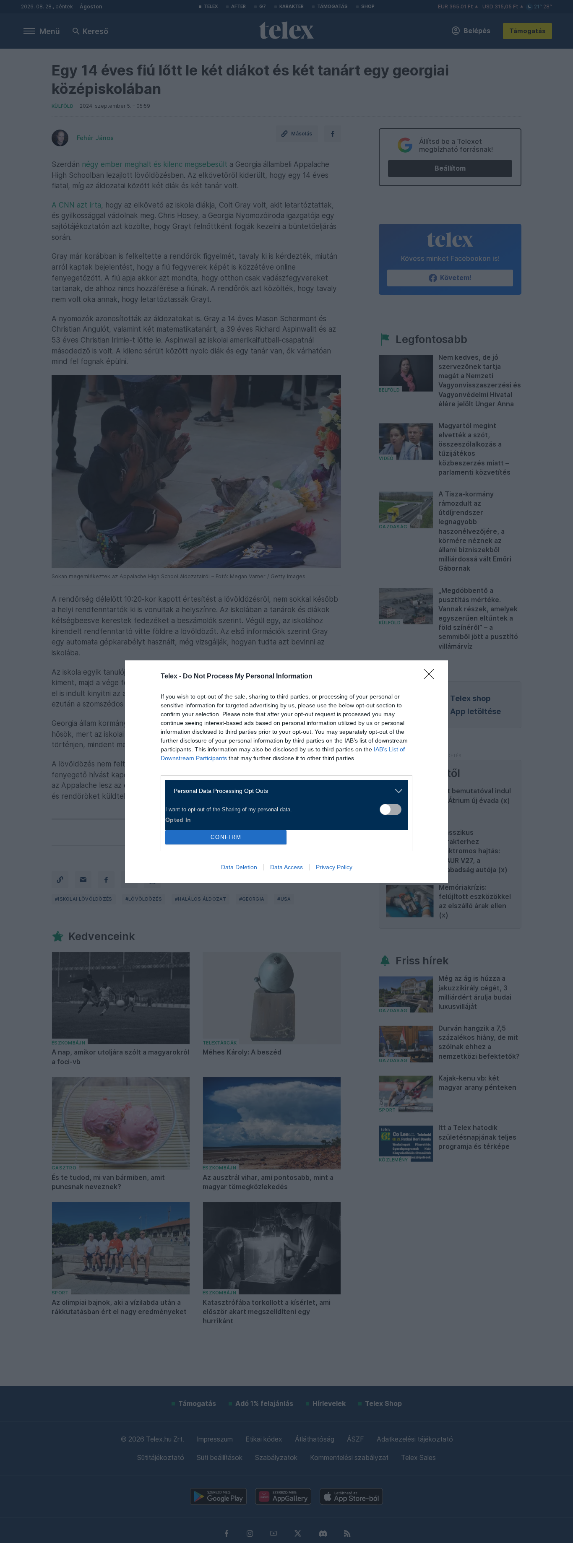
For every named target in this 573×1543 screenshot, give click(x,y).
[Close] (432, 677)
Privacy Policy (334, 867)
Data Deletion (239, 867)
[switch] (390, 809)
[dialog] (286, 771)
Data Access (286, 867)
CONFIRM (226, 837)
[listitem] (283, 791)
